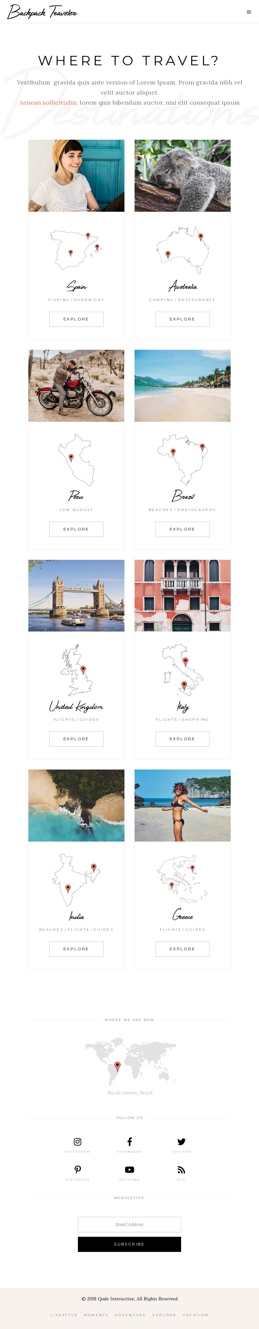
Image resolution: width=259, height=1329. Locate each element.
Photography (197, 510)
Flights (64, 719)
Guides (89, 719)
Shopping (195, 719)
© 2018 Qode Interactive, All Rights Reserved (130, 1299)
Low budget (76, 510)
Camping (161, 300)
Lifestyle (64, 1315)
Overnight (89, 300)
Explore (164, 1315)
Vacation (196, 1315)
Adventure (131, 1315)
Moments (96, 1315)
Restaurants (196, 300)
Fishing (59, 300)
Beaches (161, 510)
